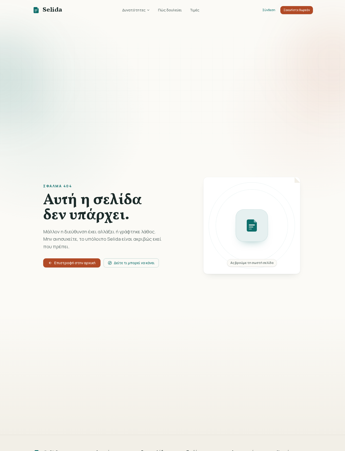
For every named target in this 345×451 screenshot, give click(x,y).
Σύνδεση (268, 10)
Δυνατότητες (133, 10)
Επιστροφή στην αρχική (74, 262)
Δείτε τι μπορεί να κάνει (134, 262)
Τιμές (194, 10)
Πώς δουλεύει (170, 10)
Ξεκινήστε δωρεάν (296, 10)
